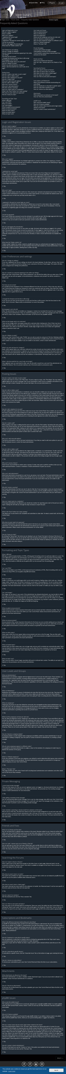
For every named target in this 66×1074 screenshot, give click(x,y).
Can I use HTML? (6, 102)
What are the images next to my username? (14, 61)
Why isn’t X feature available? (42, 104)
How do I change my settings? (10, 51)
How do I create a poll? (8, 79)
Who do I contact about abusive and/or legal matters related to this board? (48, 106)
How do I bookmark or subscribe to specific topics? (47, 86)
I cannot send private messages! (42, 50)
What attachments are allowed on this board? (46, 95)
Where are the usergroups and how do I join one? (47, 37)
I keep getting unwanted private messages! (45, 51)
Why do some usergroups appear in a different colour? (48, 40)
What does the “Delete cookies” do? (11, 45)
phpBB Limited (47, 1004)
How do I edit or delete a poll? (10, 82)
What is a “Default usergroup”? (42, 42)
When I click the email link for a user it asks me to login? (15, 67)
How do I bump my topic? (9, 94)
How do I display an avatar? (9, 63)
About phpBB (56, 1005)
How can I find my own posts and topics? (45, 76)
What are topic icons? (8, 114)
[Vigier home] (10, 11)
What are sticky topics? (8, 110)
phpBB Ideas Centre (15, 1017)
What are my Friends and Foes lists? (43, 60)
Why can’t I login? (7, 39)
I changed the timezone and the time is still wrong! (15, 58)
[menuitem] (42, 2)
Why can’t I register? (7, 35)
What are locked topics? (8, 112)
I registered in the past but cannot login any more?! (16, 40)
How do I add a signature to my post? (12, 77)
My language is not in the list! (10, 60)
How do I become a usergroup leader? (44, 39)
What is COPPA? (6, 34)
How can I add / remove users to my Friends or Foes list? (48, 63)
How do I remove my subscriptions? (43, 89)
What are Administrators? (40, 32)
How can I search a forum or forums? (44, 70)
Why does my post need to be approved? (13, 93)
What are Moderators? (40, 34)
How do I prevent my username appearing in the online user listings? (17, 54)
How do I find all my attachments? (43, 96)
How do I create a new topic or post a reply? (14, 74)
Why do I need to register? (9, 32)
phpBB (44, 314)
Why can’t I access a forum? (9, 84)
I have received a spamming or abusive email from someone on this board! (47, 54)
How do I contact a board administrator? (45, 109)
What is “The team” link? (40, 44)
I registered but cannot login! (10, 37)
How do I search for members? (42, 75)
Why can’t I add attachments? (10, 86)
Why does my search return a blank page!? (45, 73)
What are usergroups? (39, 35)
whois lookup (57, 1028)
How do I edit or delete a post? (10, 76)
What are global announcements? (11, 107)
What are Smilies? (7, 103)
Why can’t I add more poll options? (11, 81)
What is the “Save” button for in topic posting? (14, 91)
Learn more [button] (11, 1071)
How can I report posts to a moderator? (13, 89)
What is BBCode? (7, 100)
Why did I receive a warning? (10, 87)
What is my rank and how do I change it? (13, 65)
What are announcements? (9, 109)
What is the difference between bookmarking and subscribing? (47, 83)
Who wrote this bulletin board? (42, 102)
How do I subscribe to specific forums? (44, 87)
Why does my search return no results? (44, 71)
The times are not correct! (9, 56)
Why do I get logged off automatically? (12, 44)
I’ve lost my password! (8, 42)
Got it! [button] (56, 1070)
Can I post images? (7, 105)
